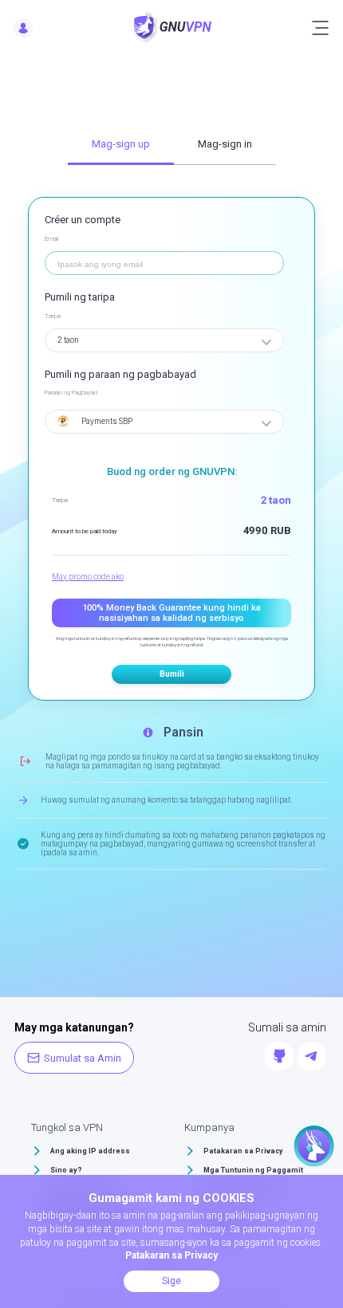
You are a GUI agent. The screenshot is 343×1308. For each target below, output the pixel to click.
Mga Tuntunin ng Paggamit (253, 1170)
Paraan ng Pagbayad (71, 392)
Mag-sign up (121, 144)
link (234, 638)
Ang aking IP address (90, 1151)
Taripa (53, 316)
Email (51, 238)
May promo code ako (88, 576)
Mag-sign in (225, 144)
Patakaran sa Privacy (243, 1151)
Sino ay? (66, 1170)
